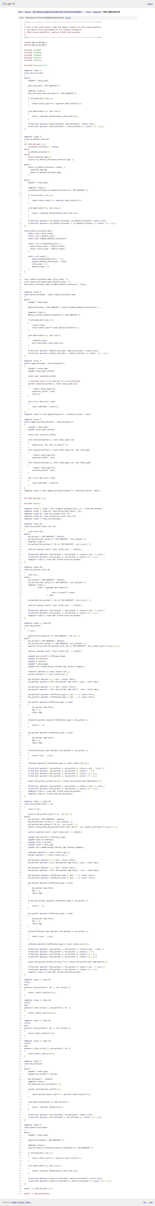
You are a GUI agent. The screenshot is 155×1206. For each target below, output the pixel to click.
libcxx (28, 11)
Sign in (150, 4)
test (88, 11)
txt (144, 1202)
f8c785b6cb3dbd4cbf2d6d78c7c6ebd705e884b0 (57, 11)
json (151, 1202)
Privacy (21, 1202)
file (68, 18)
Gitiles (14, 1202)
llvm (20, 11)
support (97, 11)
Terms (28, 1202)
